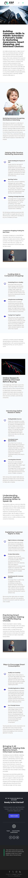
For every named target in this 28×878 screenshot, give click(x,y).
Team (8, 831)
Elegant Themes (17, 874)
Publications (14, 832)
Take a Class (14, 815)
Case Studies (16, 831)
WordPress (17, 876)
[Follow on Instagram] (17, 837)
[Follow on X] (14, 837)
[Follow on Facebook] (10, 837)
